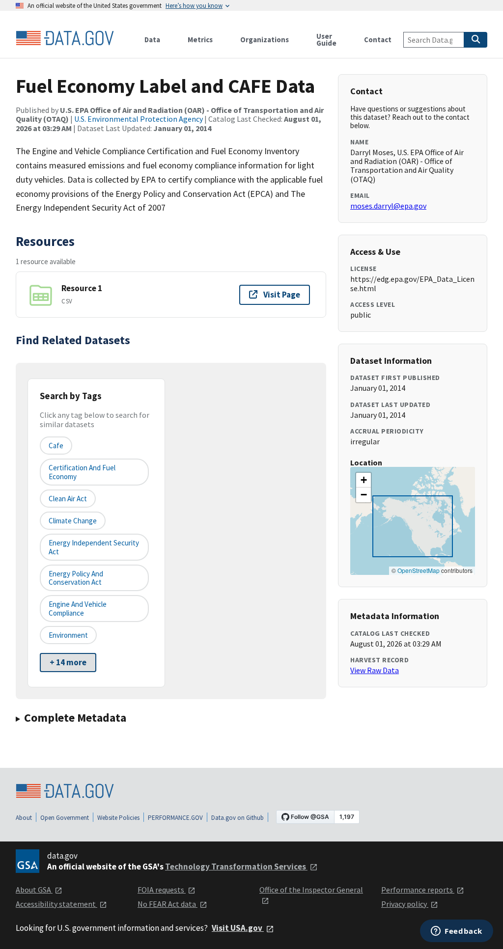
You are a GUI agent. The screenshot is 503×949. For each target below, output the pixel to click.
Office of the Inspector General (311, 890)
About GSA (34, 890)
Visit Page (281, 294)
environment (68, 635)
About (24, 817)
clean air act (68, 498)
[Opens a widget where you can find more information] (456, 932)
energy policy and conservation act (76, 578)
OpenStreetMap (418, 570)
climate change (73, 520)
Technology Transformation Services (236, 866)
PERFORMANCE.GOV (175, 817)
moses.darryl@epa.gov (388, 206)
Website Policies (118, 817)
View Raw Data (374, 670)
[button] (363, 480)
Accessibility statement (56, 904)
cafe (56, 445)
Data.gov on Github (237, 817)
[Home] (65, 38)
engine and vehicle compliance (78, 608)
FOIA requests (162, 890)
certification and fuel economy (82, 472)
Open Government (64, 817)
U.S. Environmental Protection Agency (138, 119)
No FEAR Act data (167, 904)
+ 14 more (68, 662)
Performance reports (417, 890)
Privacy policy (404, 904)
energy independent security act (94, 547)
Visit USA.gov (238, 927)
